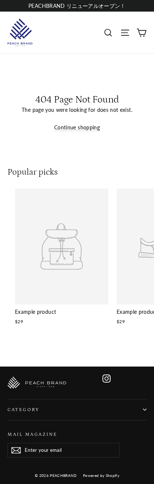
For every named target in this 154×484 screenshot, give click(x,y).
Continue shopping (77, 127)
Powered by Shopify (101, 475)
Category (23, 409)
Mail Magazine (32, 434)
